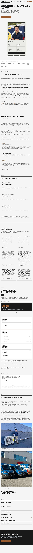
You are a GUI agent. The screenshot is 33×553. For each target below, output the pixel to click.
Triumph (2, 103)
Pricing (21, 1)
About (24, 1)
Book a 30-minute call (6, 16)
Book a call (29, 1)
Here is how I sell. (6, 229)
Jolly (14, 103)
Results (18, 1)
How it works (13, 1)
